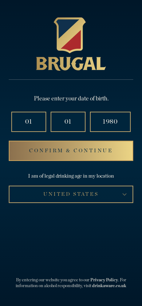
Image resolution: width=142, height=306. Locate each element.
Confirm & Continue (71, 150)
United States (70, 194)
